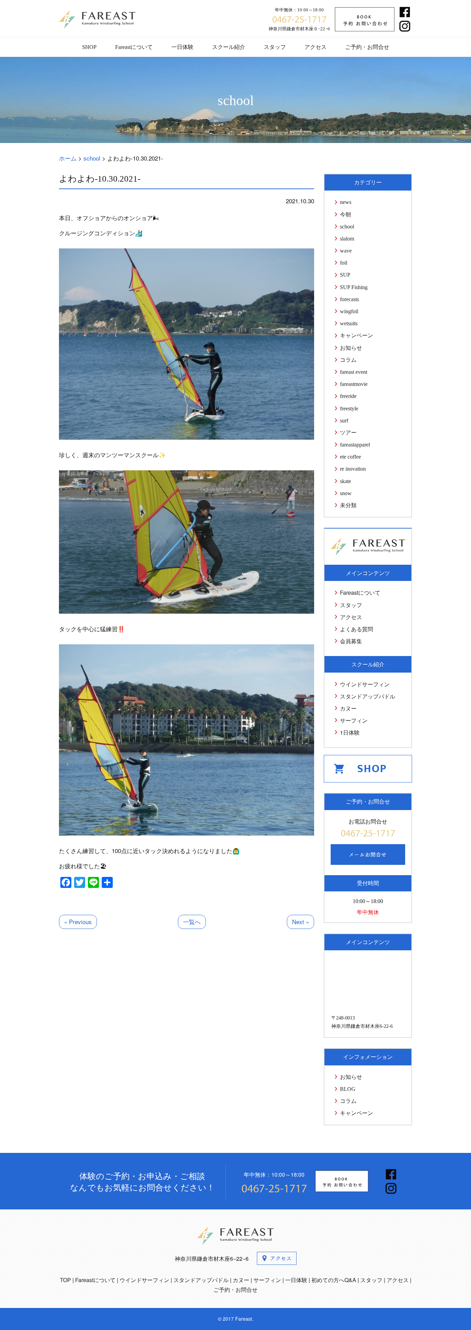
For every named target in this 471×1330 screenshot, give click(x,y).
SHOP (89, 47)
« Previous (78, 921)
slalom (347, 239)
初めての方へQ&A (333, 1280)
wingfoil (349, 311)
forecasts (349, 299)
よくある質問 (356, 629)
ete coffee (350, 457)
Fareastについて (134, 47)
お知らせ (351, 348)
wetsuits (349, 323)
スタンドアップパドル (367, 696)
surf (344, 420)
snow (346, 493)
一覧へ (192, 921)
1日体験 (350, 732)
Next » (300, 921)
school (347, 226)
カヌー (348, 708)
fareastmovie (354, 384)
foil (343, 263)
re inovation (353, 469)
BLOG (347, 1089)
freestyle (349, 408)
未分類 (348, 505)
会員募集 (351, 641)
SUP (345, 275)
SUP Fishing (354, 287)
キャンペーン (356, 335)
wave (346, 251)
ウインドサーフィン (365, 684)
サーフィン (354, 720)
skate (345, 481)
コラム (348, 360)
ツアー (348, 433)
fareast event (353, 372)
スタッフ (275, 47)
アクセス (315, 47)
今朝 (345, 214)
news (345, 202)
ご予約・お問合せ (367, 47)
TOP (65, 1280)
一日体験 (182, 47)
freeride (348, 396)
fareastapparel (355, 445)
